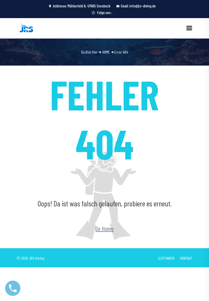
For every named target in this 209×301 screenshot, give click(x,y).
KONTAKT (186, 258)
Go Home (104, 228)
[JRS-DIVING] (27, 27)
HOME (106, 51)
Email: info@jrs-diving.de (138, 6)
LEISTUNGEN (166, 258)
